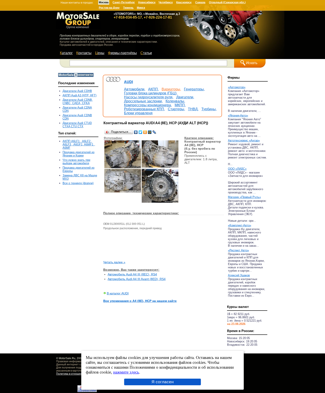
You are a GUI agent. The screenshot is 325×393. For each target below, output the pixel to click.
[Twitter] (140, 132)
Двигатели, (185, 97)
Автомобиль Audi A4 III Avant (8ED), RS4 (137, 279)
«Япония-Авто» (238, 115)
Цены (99, 53)
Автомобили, (134, 89)
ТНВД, (193, 109)
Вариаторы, (171, 89)
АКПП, (153, 89)
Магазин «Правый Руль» (244, 197)
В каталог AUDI (118, 293)
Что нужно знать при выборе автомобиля (76, 161)
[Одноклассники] (145, 132)
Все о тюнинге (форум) (78, 183)
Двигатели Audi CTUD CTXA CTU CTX (77, 124)
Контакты (84, 53)
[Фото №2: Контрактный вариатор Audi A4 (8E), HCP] (160, 166)
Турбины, (209, 109)
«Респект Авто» (238, 250)
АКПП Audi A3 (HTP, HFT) (79, 95)
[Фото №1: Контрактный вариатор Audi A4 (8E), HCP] (122, 167)
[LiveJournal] (154, 132)
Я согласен (162, 382)
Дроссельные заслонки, (143, 101)
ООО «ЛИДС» (237, 168)
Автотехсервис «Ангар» (244, 140)
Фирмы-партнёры (122, 53)
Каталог (66, 53)
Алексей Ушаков (239, 275)
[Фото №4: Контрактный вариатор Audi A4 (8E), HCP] (160, 201)
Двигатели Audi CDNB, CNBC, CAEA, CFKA (78, 101)
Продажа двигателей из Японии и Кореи (78, 154)
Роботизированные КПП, (144, 109)
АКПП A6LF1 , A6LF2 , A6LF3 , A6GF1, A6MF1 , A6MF (79, 144)
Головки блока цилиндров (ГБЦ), (150, 93)
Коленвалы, (175, 101)
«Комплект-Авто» (239, 225)
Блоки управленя (138, 113)
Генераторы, (194, 89)
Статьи (146, 53)
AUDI (128, 82)
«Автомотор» (236, 87)
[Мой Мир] (149, 132)
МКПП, (180, 105)
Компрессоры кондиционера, (148, 105)
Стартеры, (176, 109)
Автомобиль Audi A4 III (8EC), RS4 (132, 274)
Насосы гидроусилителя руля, (148, 97)
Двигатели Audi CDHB (77, 91)
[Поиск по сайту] (250, 63)
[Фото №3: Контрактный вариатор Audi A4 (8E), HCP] (122, 191)
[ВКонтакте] (136, 132)
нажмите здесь (126, 372)
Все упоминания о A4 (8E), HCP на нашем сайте (140, 301)
